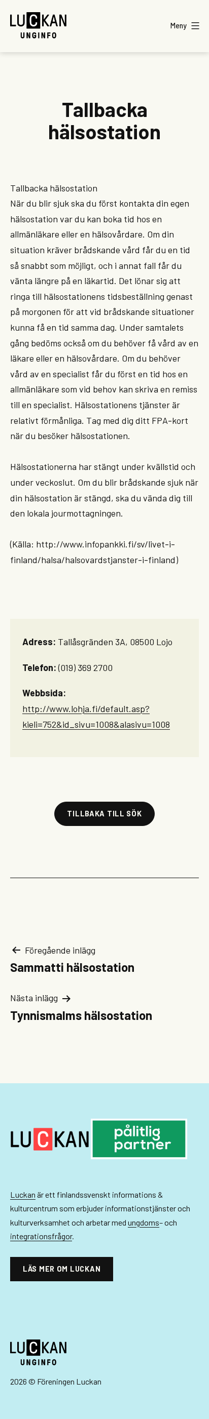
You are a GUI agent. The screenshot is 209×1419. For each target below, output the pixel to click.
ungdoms (143, 1222)
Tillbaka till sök (104, 813)
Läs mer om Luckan (61, 1269)
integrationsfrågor (41, 1236)
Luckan (23, 1194)
